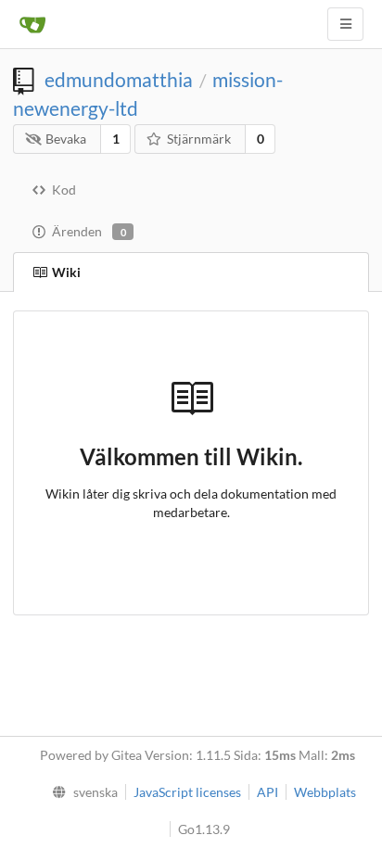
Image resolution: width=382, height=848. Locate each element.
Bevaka (65, 138)
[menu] (80, 792)
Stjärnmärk (199, 138)
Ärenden (89, 231)
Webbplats (325, 792)
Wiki (66, 272)
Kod (64, 189)
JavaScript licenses (187, 792)
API (267, 792)
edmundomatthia (119, 79)
